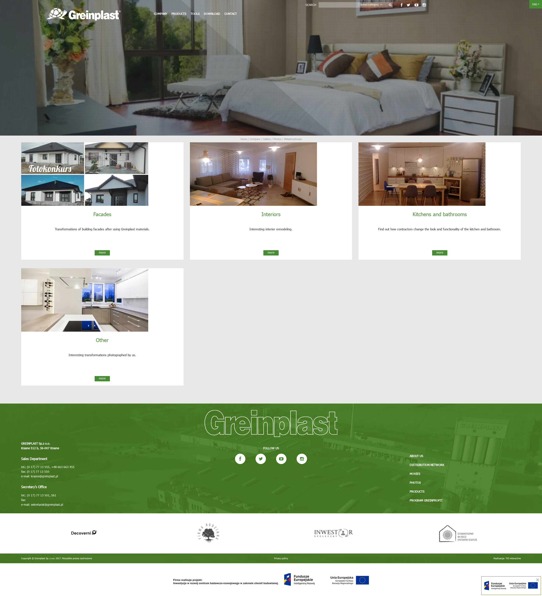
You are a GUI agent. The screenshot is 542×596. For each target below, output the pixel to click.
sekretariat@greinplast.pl (47, 505)
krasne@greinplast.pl (44, 476)
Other (102, 339)
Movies (415, 474)
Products (178, 14)
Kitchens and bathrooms (440, 214)
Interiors (271, 214)
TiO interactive (513, 558)
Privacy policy (281, 558)
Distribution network (427, 465)
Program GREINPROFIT (426, 500)
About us (416, 456)
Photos (415, 483)
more (102, 252)
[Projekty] (271, 579)
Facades (102, 214)
